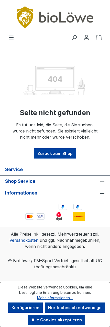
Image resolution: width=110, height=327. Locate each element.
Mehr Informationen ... (55, 298)
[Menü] (11, 37)
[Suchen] (74, 37)
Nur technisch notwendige (75, 307)
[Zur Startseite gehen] (55, 17)
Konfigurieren (25, 307)
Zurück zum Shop (55, 153)
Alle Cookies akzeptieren (56, 319)
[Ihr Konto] (86, 37)
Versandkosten (23, 240)
